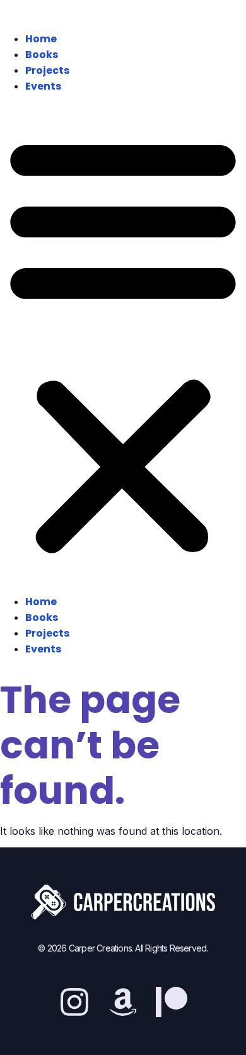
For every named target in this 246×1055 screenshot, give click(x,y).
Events (43, 86)
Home (41, 39)
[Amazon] (123, 1002)
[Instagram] (74, 1002)
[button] (123, 344)
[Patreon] (171, 1002)
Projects (47, 70)
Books (41, 54)
